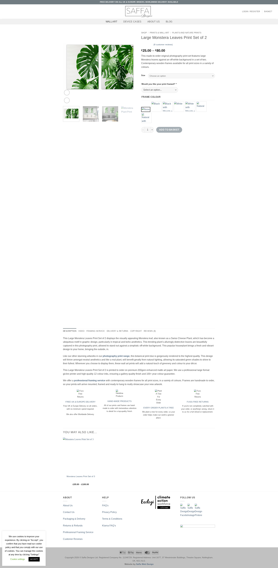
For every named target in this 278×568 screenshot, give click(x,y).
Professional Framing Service (78, 532)
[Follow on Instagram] (266, 2)
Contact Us (68, 512)
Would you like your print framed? (159, 84)
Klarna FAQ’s (109, 525)
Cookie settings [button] (17, 559)
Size (143, 75)
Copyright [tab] (136, 331)
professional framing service (89, 380)
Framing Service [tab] (95, 331)
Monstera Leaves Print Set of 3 (81, 476)
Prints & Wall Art (159, 33)
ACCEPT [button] (34, 559)
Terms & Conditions (112, 519)
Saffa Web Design (145, 564)
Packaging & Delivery (74, 519)
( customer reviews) (163, 44)
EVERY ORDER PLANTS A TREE (158, 408)
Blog (169, 21)
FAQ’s (105, 505)
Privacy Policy (109, 512)
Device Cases (132, 21)
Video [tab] (81, 331)
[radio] (145, 109)
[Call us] (271, 2)
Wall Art (111, 21)
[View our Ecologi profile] (155, 502)
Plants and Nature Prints (186, 33)
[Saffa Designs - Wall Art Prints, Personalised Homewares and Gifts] (139, 11)
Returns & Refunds (73, 525)
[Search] (3, 11)
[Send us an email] (269, 2)
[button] (251, 11)
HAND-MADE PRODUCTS (119, 401)
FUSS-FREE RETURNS (198, 402)
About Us (153, 21)
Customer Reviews (73, 539)
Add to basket (169, 129)
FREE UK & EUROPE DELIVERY (80, 402)
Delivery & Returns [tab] (117, 331)
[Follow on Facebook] (263, 2)
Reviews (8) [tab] (150, 331)
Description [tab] (69, 331)
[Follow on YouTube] (274, 2)
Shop (144, 33)
